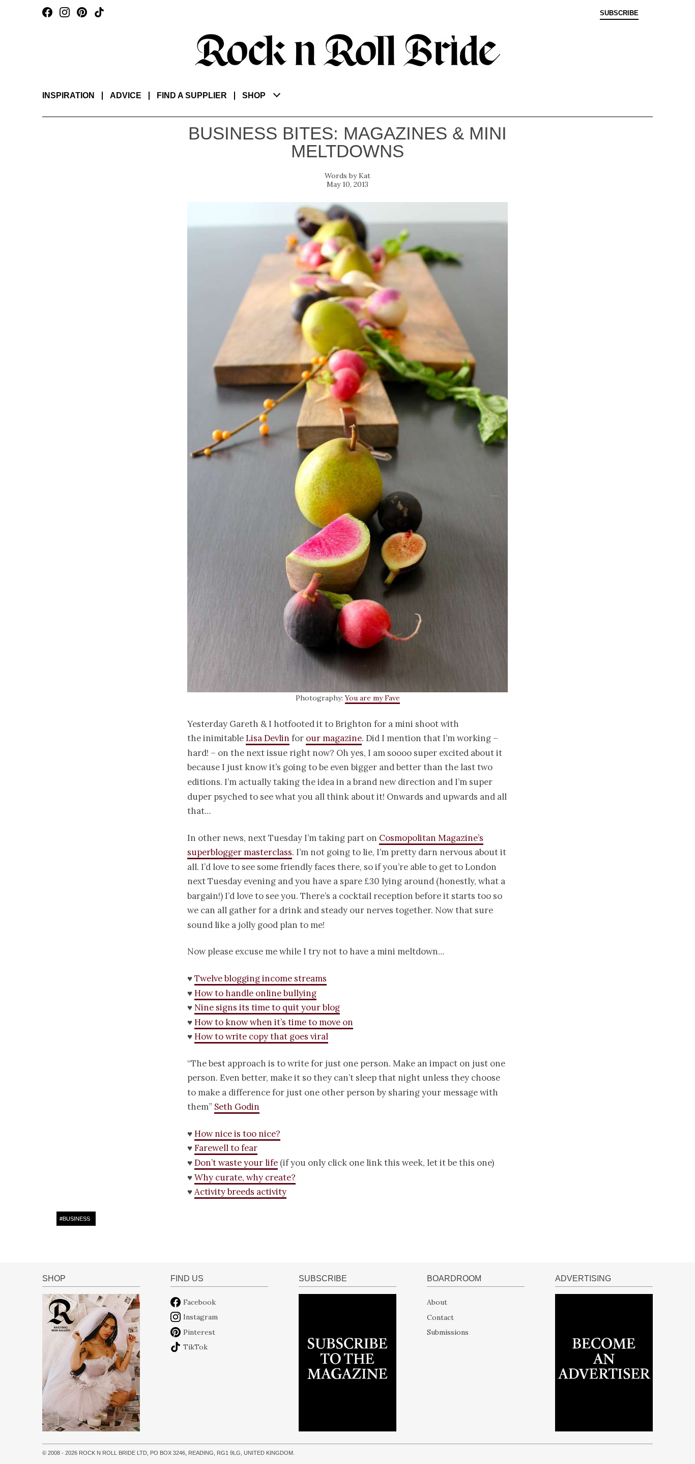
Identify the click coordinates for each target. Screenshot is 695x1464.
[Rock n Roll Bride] (347, 49)
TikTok (195, 1347)
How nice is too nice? (237, 1133)
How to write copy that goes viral (261, 1036)
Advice (125, 95)
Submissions (448, 1332)
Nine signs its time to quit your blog (267, 1007)
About (437, 1302)
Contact (440, 1316)
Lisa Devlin (267, 738)
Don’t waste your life (236, 1162)
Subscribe (619, 13)
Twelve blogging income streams (260, 978)
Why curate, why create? (245, 1177)
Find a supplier (192, 95)
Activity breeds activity (240, 1191)
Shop (254, 95)
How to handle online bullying (255, 993)
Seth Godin (236, 1106)
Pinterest (199, 1332)
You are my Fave (372, 697)
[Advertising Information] (604, 1361)
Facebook (199, 1302)
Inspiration (68, 95)
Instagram (200, 1316)
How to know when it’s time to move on (273, 1022)
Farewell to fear (225, 1147)
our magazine (334, 738)
